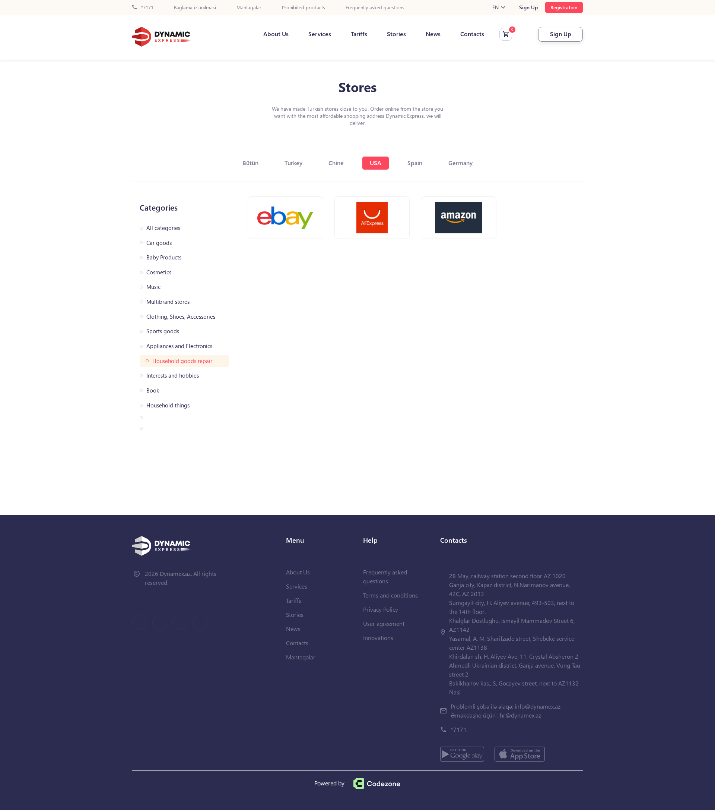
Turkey (293, 163)
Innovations (378, 638)
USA (375, 163)
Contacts (472, 34)
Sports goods (162, 331)
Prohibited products (303, 7)
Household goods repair (182, 361)
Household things (168, 405)
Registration (564, 7)
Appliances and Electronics (179, 346)
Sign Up (528, 7)
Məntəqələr (248, 7)
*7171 (146, 7)
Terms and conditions (390, 595)
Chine (336, 163)
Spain (414, 163)
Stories (396, 34)
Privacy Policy (380, 609)
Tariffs (359, 34)
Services (319, 34)
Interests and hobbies (172, 375)
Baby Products (163, 257)
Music (153, 286)
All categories (163, 227)
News (433, 34)
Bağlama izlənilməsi (195, 7)
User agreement (383, 623)
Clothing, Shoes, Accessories (180, 316)
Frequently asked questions (375, 7)
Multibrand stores (168, 301)
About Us (276, 34)
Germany (460, 163)
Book (152, 390)
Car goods (159, 242)
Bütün (250, 163)
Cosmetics (158, 272)
